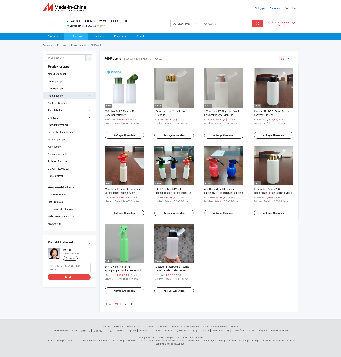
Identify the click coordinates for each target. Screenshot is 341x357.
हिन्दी (229, 330)
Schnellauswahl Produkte (214, 326)
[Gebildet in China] (65, 7)
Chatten (72, 258)
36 (124, 304)
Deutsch (143, 330)
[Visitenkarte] (89, 242)
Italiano (168, 330)
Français (120, 330)
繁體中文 (97, 330)
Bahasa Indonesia (279, 330)
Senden (69, 277)
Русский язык (182, 330)
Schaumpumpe (56, 139)
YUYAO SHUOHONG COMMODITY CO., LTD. (97, 21)
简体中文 (85, 330)
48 (132, 304)
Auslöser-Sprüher (57, 103)
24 (116, 304)
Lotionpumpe (55, 81)
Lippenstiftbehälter (58, 168)
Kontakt (140, 36)
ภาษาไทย (239, 330)
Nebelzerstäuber (57, 74)
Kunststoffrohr (56, 176)
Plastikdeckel (55, 110)
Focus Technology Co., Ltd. (167, 337)
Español (132, 330)
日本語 (109, 330)
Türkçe (251, 330)
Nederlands (217, 330)
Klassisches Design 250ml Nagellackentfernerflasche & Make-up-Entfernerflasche (273, 192)
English (73, 330)
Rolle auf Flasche (57, 161)
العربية (206, 330)
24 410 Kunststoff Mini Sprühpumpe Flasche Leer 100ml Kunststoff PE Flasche (123, 270)
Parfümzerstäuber (58, 125)
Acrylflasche (54, 146)
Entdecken (120, 36)
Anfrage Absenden (124, 135)
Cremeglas (54, 117)
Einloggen (260, 8)
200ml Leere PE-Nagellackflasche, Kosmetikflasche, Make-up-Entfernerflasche (222, 114)
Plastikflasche (55, 95)
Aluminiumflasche (58, 154)
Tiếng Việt (262, 330)
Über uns (99, 36)
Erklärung (118, 326)
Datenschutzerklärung (157, 326)
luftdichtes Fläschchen (60, 132)
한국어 (196, 330)
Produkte (78, 36)
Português (156, 330)
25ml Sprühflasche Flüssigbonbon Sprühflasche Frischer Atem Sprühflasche (123, 192)
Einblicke (235, 326)
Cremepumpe (55, 88)
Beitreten (275, 8)
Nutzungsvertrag (135, 326)
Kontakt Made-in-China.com (185, 326)
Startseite (53, 36)
